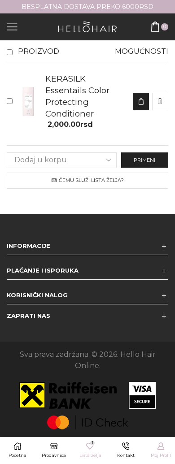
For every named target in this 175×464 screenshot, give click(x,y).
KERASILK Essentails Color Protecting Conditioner (77, 96)
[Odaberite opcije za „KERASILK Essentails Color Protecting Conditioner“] (141, 101)
